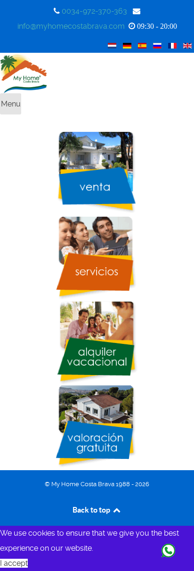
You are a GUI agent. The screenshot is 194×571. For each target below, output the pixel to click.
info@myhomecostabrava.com (71, 26)
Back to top (92, 510)
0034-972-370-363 (94, 11)
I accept (14, 563)
